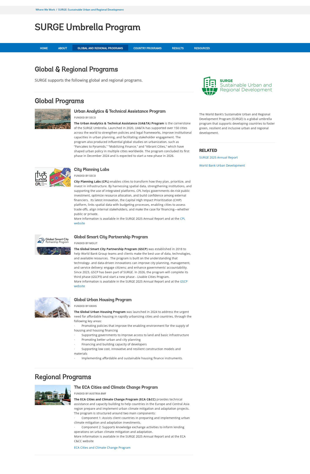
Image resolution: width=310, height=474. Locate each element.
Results (178, 48)
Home (44, 48)
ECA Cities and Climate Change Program (102, 448)
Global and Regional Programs (100, 48)
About (62, 48)
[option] (237, 101)
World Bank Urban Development (222, 165)
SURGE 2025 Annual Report (218, 157)
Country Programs (147, 48)
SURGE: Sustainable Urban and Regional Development (91, 9)
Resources (202, 48)
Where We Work (45, 9)
